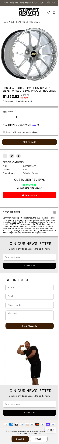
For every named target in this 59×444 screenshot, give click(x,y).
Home (5, 22)
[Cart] (53, 12)
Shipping (7, 101)
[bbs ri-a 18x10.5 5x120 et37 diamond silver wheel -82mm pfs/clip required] (29, 54)
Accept (39, 439)
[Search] (48, 12)
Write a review (29, 195)
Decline (20, 439)
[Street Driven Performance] (29, 12)
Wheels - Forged (30, 173)
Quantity (8, 112)
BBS (25, 169)
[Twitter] (11, 156)
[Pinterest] (18, 156)
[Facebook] (5, 156)
